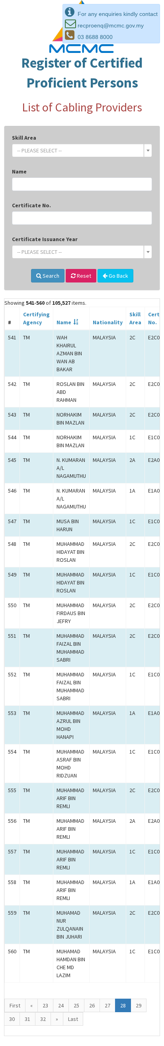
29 (138, 1005)
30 (12, 1019)
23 (45, 1005)
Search (50, 275)
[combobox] (82, 150)
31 (27, 1019)
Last (73, 1019)
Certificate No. (31, 205)
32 (43, 1019)
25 (76, 1005)
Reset (83, 275)
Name (19, 171)
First (15, 1005)
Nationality (108, 322)
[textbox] (79, 150)
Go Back (117, 275)
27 (107, 1005)
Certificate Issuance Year (45, 239)
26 (92, 1005)
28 (123, 1005)
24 (61, 1005)
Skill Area (24, 137)
